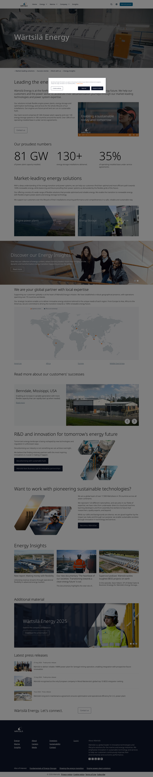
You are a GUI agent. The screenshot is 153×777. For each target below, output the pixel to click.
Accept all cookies (97, 88)
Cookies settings (57, 88)
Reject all (84, 88)
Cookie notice (79, 83)
